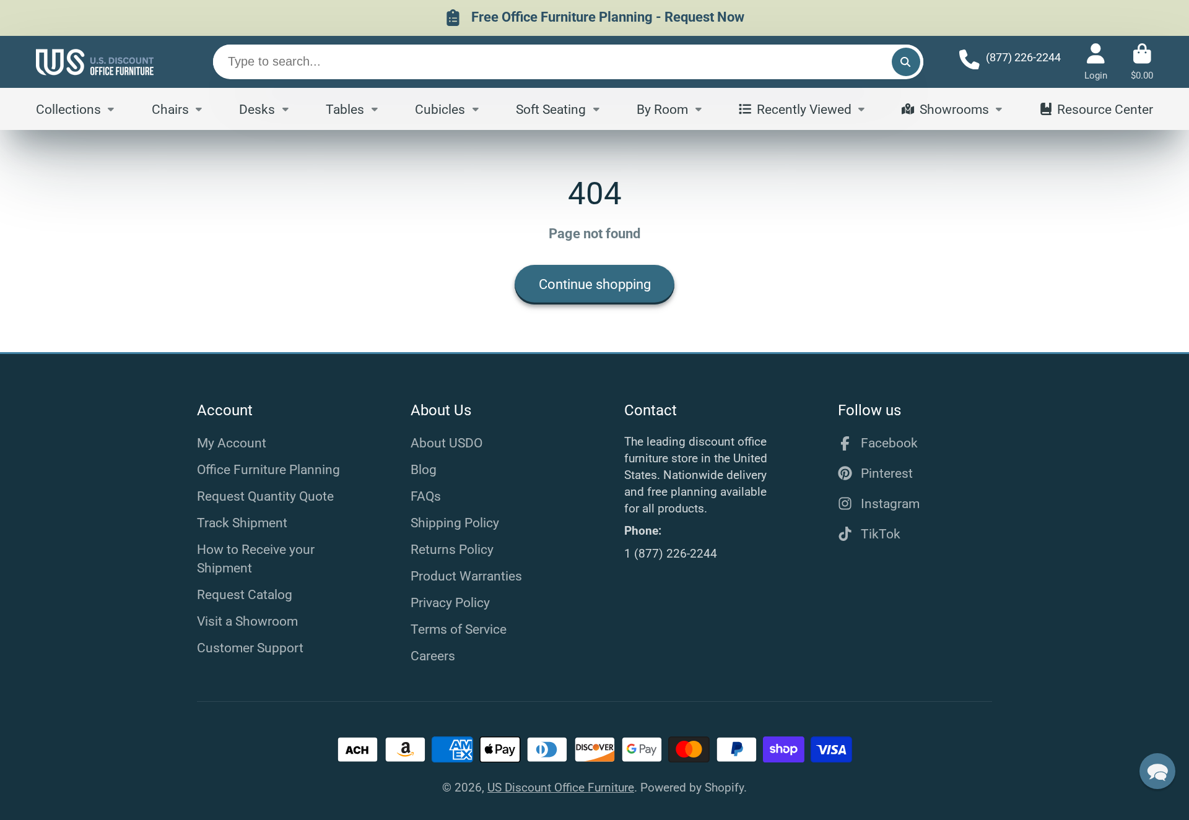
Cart (1142, 61)
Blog (424, 469)
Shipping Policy (455, 522)
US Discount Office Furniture (560, 787)
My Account (231, 443)
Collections (68, 108)
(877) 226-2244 (1023, 57)
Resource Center (1105, 108)
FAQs (426, 496)
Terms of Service (459, 629)
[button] (1157, 771)
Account (1095, 61)
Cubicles (440, 108)
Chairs (170, 108)
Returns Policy (452, 549)
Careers (433, 655)
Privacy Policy (450, 602)
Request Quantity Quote (265, 496)
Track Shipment (242, 522)
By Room (662, 108)
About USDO (446, 443)
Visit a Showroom (247, 621)
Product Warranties (466, 576)
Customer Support (250, 647)
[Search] (906, 62)
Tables (345, 108)
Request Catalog (244, 594)
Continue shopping (595, 284)
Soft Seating (551, 108)
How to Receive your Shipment (256, 559)
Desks (257, 108)
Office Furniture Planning (268, 469)
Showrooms (954, 108)
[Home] (95, 62)
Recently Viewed (804, 108)
